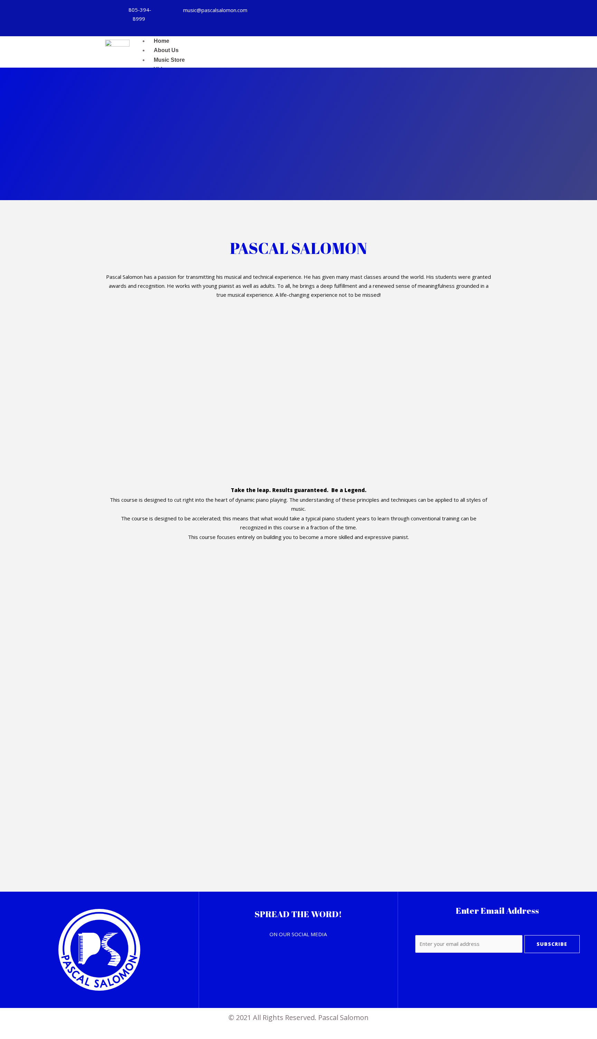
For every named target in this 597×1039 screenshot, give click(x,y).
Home (161, 41)
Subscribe (552, 944)
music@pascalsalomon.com (215, 10)
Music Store (169, 60)
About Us (166, 50)
